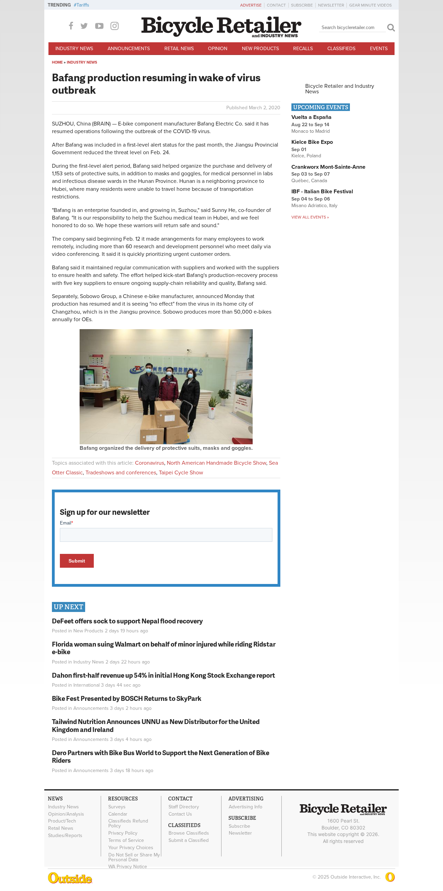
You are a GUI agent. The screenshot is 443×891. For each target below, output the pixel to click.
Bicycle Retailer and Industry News (339, 89)
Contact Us (180, 814)
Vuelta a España (311, 117)
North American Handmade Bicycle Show (216, 463)
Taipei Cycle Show (181, 472)
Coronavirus (149, 463)
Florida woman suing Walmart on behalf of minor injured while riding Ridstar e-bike (163, 648)
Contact (276, 5)
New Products (260, 49)
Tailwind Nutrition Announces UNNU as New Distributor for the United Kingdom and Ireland (156, 725)
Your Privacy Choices (130, 847)
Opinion (217, 49)
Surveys (117, 806)
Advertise (251, 5)
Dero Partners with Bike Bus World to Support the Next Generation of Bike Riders (160, 756)
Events (379, 49)
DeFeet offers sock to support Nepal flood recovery (127, 620)
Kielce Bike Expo (312, 142)
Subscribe (302, 5)
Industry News (74, 49)
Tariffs (82, 5)
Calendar (117, 814)
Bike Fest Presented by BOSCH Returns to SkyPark (126, 698)
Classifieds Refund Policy (128, 823)
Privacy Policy (122, 833)
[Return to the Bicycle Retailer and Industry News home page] (221, 35)
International (86, 685)
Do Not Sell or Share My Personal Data (134, 857)
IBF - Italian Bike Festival (322, 191)
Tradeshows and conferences (120, 472)
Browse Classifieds (189, 833)
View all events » (310, 217)
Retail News (179, 49)
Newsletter (331, 5)
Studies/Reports (65, 835)
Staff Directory (184, 806)
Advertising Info (245, 806)
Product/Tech (62, 821)
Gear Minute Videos (370, 5)
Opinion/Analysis (66, 814)
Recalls (303, 49)
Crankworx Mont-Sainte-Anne (328, 167)
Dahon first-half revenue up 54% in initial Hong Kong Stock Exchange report (163, 675)
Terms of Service (126, 840)
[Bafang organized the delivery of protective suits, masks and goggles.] (166, 442)
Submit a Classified (189, 840)
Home (57, 62)
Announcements (129, 49)
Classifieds (341, 49)
